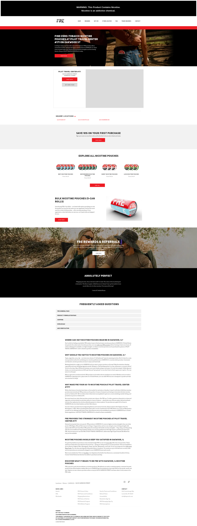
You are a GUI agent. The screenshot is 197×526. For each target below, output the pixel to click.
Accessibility (103, 496)
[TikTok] (129, 483)
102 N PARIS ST (61, 119)
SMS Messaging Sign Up (106, 501)
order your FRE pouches (103, 345)
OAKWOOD (71, 483)
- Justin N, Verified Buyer (98, 290)
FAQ (116, 21)
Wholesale (58, 496)
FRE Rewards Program (84, 501)
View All (97, 185)
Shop (79, 21)
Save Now (98, 140)
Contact (137, 21)
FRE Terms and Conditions (85, 493)
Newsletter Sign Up (105, 499)
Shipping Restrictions (84, 496)
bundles (86, 453)
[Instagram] (125, 483)
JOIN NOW (98, 253)
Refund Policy (104, 493)
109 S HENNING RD (104, 119)
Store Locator (107, 21)
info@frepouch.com (127, 496)
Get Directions (69, 85)
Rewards (87, 21)
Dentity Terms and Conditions (108, 491)
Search (57, 491)
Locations (58, 483)
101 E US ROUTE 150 (83, 119)
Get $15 (96, 21)
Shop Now (64, 56)
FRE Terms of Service (83, 499)
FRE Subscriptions (105, 504)
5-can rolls (109, 442)
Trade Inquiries (126, 21)
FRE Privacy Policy (83, 491)
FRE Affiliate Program (84, 504)
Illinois (65, 483)
